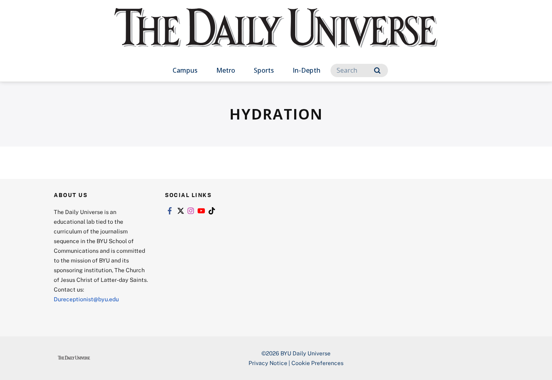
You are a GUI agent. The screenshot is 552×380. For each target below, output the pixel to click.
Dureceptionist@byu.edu (86, 299)
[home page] (276, 36)
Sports (264, 70)
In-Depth (306, 70)
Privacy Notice (268, 362)
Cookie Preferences (317, 362)
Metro (225, 70)
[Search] (377, 70)
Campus (185, 70)
